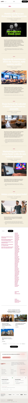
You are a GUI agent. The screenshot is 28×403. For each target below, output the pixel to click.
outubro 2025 (17, 238)
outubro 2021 (17, 280)
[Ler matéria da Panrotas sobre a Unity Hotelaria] (10, 395)
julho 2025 (16, 241)
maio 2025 (16, 243)
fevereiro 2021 (17, 285)
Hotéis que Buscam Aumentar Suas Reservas (14, 14)
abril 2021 (16, 284)
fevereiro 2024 (17, 256)
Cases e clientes (3, 372)
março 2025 (16, 245)
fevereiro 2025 (17, 246)
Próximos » (23, 343)
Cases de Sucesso (17, 293)
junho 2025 (16, 242)
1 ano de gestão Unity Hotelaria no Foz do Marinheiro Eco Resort (20, 324)
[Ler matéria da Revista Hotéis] (25, 395)
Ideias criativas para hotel (14, 194)
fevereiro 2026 (17, 235)
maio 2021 (16, 283)
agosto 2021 (16, 281)
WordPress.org (17, 302)
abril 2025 (16, 244)
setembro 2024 (17, 251)
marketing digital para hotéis (10, 49)
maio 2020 (16, 286)
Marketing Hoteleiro (16, 49)
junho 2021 (16, 282)
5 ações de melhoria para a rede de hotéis (10, 221)
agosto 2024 (16, 252)
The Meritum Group (22, 373)
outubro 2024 (17, 250)
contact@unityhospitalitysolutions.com (19, 382)
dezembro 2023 (17, 258)
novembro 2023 (17, 259)
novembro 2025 (17, 237)
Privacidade (12, 373)
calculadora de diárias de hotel (9, 139)
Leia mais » (3, 341)
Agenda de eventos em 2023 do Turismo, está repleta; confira (14, 61)
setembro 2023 (17, 261)
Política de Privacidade (13, 401)
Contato (16, 401)
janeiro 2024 (16, 257)
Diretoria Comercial (4, 369)
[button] (14, 1)
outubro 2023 (17, 260)
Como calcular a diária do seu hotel (17, 139)
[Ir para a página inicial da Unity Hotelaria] (5, 363)
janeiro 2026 (16, 236)
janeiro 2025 (16, 247)
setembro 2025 (17, 239)
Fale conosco (12, 372)
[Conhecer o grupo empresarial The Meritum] (9, 400)
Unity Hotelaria (11, 18)
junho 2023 (16, 264)
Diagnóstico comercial (4, 373)
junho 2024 (16, 254)
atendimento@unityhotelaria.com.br (6, 382)
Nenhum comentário (14, 160)
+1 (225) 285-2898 (17, 383)
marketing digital (12, 223)
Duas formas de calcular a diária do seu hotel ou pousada (14, 106)
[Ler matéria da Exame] (17, 395)
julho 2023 (16, 263)
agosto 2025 (16, 240)
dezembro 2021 (17, 279)
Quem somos (12, 369)
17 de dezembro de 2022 (18, 111)
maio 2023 (16, 265)
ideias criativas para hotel (8, 222)
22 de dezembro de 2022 (18, 66)
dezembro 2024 (17, 248)
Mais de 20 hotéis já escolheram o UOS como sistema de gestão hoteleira (6, 324)
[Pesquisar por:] (4, 231)
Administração (17, 291)
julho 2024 (16, 253)
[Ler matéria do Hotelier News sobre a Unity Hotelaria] (14, 395)
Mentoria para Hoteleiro (23, 372)
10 (20, 343)
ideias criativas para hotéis (8, 48)
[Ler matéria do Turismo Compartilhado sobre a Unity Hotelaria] (21, 395)
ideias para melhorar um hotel (15, 48)
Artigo (14, 56)
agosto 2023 (16, 262)
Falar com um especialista (6, 357)
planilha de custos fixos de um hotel (12, 141)
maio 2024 (16, 255)
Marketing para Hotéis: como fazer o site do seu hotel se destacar (14, 154)
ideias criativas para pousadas (15, 222)
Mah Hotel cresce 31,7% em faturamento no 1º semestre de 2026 (7, 338)
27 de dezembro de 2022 (18, 18)
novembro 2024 (17, 249)
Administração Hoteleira (23, 369)
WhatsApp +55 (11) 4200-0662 (5, 383)
